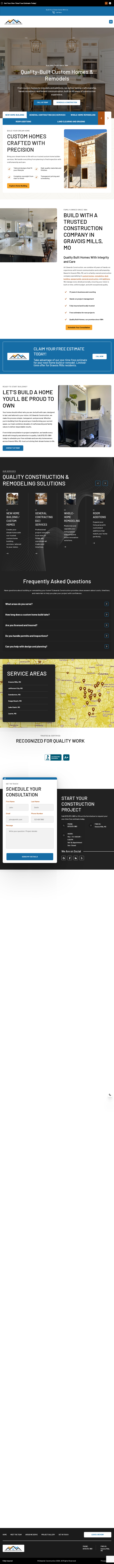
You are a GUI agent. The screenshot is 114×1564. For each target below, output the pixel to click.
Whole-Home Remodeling (83, 115)
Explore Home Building (18, 186)
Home (5, 1535)
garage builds (76, 279)
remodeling (99, 276)
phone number (37, 813)
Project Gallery (48, 1535)
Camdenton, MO (14, 694)
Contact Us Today (13, 448)
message (9, 825)
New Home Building (14, 115)
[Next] (105, 483)
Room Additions (23, 121)
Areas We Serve (31, 1535)
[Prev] (97, 483)
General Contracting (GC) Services (47, 115)
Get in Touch (63, 1535)
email (8, 813)
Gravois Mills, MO (14, 682)
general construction (90, 279)
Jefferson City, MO (15, 688)
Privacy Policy (106, 1561)
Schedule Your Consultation (79, 327)
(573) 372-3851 (46, 435)
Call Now (59, 12)
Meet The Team (16, 1535)
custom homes (88, 276)
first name (10, 801)
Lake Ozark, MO (14, 707)
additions (106, 279)
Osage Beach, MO (15, 701)
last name (35, 801)
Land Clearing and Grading (71, 121)
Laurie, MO (12, 713)
